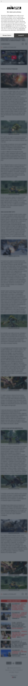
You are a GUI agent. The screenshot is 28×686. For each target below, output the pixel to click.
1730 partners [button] (10, 15)
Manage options (7, 35)
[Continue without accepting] (1, 1)
